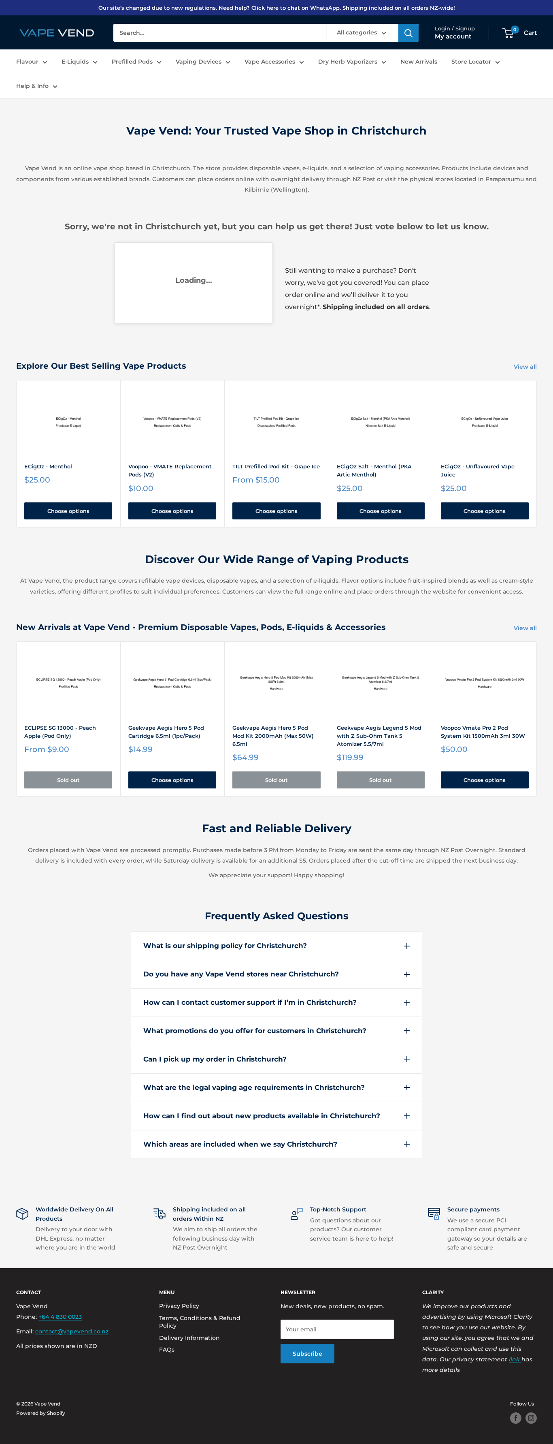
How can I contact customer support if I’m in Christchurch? (250, 1002)
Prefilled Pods (132, 61)
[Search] (408, 33)
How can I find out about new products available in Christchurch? (261, 1116)
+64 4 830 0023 (60, 1316)
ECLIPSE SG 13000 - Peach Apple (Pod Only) (60, 731)
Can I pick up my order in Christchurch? (215, 1059)
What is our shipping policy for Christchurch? (225, 946)
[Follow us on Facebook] (515, 1418)
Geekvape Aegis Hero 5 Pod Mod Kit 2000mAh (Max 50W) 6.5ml (273, 735)
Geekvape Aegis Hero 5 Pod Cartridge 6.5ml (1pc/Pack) (166, 731)
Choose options (68, 511)
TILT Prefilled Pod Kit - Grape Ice (276, 466)
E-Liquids (75, 61)
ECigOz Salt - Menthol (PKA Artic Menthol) (374, 470)
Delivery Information (189, 1337)
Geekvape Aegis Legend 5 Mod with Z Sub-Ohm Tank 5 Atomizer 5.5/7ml (379, 735)
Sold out (68, 780)
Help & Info (32, 86)
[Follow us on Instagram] (531, 1418)
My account (453, 37)
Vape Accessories (270, 61)
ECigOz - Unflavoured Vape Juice (478, 470)
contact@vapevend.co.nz (71, 1331)
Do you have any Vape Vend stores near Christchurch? (241, 974)
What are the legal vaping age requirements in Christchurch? (254, 1087)
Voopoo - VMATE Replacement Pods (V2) (170, 470)
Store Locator (471, 61)
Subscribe (307, 1353)
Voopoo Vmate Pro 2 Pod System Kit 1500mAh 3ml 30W (483, 731)
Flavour (27, 61)
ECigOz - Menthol (48, 466)
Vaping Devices (198, 61)
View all (526, 366)
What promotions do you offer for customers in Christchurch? (254, 1031)
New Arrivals (418, 61)
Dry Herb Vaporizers (347, 61)
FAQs (166, 1349)
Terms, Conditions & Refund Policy (199, 1322)
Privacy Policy (179, 1305)
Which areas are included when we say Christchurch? (240, 1144)
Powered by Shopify (40, 1413)
